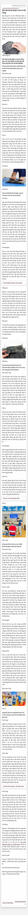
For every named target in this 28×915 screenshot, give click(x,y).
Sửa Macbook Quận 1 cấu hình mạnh (13, 786)
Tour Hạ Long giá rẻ (7, 902)
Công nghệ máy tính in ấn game (10, 8)
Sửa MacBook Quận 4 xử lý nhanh (12, 283)
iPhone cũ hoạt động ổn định (11, 498)
